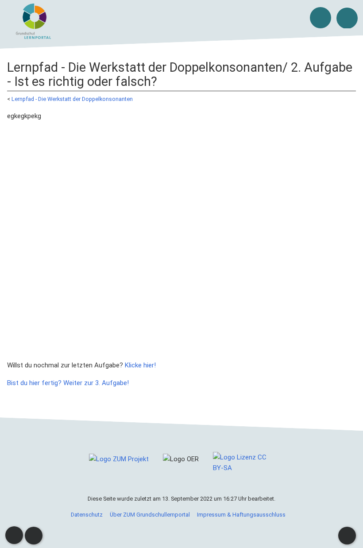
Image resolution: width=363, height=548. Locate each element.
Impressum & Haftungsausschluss (241, 514)
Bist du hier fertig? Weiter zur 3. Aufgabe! (68, 383)
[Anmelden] (320, 17)
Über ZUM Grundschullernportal (150, 514)
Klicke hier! (140, 365)
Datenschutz (87, 514)
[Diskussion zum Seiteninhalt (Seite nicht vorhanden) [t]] (14, 535)
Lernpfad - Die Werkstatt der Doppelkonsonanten (72, 99)
